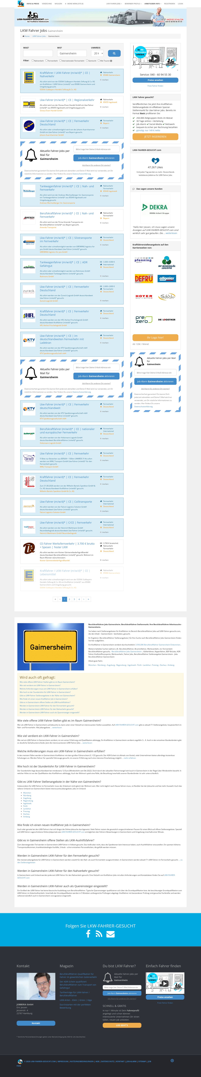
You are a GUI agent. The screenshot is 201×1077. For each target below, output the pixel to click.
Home (27, 36)
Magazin (58, 4)
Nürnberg (102, 665)
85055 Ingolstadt (110, 102)
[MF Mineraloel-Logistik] (167, 262)
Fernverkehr (52, 61)
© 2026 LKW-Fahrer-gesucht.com (40, 1061)
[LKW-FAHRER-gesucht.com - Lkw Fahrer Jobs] (21, 3)
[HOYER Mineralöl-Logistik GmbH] (144, 297)
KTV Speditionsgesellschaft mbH (53, 353)
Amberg (171, 665)
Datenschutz (107, 1061)
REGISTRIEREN (169, 4)
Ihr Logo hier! (155, 337)
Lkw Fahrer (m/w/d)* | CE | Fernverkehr (64, 453)
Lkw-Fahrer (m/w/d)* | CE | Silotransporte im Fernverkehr (66, 239)
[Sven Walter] (167, 297)
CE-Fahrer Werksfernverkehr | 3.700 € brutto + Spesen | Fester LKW (67, 545)
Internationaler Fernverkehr (72, 61)
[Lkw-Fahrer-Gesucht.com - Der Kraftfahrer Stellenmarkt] (33, 17)
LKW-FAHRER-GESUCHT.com (127, 725)
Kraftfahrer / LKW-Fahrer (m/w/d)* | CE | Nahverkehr (65, 74)
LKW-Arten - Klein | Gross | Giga (76, 1000)
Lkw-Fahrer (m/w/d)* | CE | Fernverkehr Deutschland (64, 122)
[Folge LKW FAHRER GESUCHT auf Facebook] (88, 934)
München (92, 665)
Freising (155, 665)
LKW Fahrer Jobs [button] (113, 4)
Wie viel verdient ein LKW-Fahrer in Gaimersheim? (40, 685)
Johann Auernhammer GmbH (52, 135)
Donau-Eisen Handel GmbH (51, 110)
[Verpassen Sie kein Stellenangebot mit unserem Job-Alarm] (110, 934)
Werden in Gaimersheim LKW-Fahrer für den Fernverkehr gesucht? (47, 705)
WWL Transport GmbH (49, 467)
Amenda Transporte (48, 227)
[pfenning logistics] (144, 259)
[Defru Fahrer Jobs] (144, 278)
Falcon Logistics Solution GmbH (52, 512)
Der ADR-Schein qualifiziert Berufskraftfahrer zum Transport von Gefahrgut (78, 984)
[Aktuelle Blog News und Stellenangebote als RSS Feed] (99, 934)
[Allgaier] (167, 278)
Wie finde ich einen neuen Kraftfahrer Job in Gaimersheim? (44, 699)
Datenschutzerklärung (82, 174)
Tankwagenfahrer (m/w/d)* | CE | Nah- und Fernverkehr (67, 187)
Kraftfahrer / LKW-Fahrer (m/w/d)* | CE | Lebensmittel (65, 572)
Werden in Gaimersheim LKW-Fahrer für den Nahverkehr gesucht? (47, 709)
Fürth (139, 665)
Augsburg (111, 665)
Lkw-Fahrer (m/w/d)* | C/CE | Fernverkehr (66, 522)
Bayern (106, 123)
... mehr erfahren (129, 758)
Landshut (147, 665)
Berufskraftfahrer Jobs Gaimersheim (127, 651)
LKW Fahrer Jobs (39, 36)
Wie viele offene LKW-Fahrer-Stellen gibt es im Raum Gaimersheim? (47, 682)
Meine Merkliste (75, 4)
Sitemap (142, 1061)
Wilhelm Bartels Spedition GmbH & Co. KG (57, 491)
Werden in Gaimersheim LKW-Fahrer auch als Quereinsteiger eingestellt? (49, 712)
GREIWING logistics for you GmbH (53, 252)
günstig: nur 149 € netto (148, 130)
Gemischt (92, 61)
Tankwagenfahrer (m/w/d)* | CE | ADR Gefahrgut (63, 263)
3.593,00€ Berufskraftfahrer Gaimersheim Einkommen (158, 644)
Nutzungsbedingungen (82, 1061)
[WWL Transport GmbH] (29, 458)
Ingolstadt (132, 665)
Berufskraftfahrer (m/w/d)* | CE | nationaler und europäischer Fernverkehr (67, 430)
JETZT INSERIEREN (155, 136)
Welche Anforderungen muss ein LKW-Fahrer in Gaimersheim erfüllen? (49, 689)
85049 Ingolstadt (110, 191)
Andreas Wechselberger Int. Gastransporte (57, 203)
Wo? (59, 47)
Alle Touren (105, 61)
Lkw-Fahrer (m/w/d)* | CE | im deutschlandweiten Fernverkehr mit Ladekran (62, 339)
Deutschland (108, 240)
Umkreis (95, 47)
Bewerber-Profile (133, 4)
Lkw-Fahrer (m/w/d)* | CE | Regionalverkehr (67, 100)
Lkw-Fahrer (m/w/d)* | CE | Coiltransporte (66, 501)
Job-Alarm (131, 1061)
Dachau (163, 665)
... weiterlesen (56, 727)
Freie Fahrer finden (155, 86)
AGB (97, 1061)
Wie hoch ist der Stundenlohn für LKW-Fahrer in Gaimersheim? (45, 692)
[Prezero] (144, 320)
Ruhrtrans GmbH (47, 276)
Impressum (63, 1061)
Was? (26, 47)
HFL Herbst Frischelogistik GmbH (53, 325)
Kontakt (120, 1061)
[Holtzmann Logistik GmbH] (29, 433)
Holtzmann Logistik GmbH (50, 443)
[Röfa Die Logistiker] (167, 320)
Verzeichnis (47, 4)
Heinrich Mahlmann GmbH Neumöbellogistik (58, 533)
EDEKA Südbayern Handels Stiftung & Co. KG (58, 89)
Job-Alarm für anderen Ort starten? (96, 165)
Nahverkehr (39, 61)
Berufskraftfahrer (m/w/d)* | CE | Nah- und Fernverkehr (67, 215)
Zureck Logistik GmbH (49, 301)
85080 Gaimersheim (111, 75)
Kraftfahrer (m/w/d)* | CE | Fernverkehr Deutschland (64, 313)
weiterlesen (171, 233)
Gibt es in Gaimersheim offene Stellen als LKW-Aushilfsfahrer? (45, 702)
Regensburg (121, 665)
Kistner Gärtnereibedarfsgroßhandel (55, 560)
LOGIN (180, 4)
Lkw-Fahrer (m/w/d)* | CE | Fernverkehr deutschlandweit (64, 406)
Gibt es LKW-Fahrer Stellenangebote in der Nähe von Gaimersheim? (47, 695)
